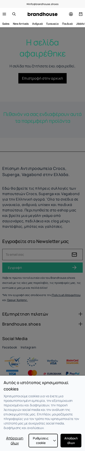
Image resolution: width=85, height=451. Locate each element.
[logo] (42, 14)
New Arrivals (21, 24)
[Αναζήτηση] (14, 14)
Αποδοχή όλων (71, 440)
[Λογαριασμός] (71, 14)
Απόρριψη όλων (14, 441)
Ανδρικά (37, 24)
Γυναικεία (52, 24)
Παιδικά (67, 24)
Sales (5, 24)
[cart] (81, 14)
